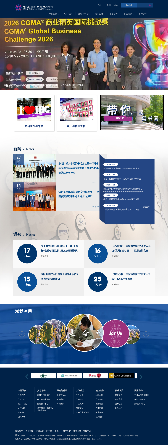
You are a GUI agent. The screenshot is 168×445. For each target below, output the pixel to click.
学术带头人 (61, 395)
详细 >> (95, 206)
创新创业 (118, 404)
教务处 (58, 431)
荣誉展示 (79, 408)
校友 (116, 5)
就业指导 (118, 395)
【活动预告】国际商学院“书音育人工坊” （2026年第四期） (131, 276)
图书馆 (49, 431)
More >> (147, 207)
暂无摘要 (44, 256)
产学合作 (99, 399)
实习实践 (118, 399)
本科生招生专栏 (43, 395)
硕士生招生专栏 (43, 399)
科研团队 (60, 404)
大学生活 (99, 14)
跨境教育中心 (42, 404)
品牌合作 (99, 395)
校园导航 (40, 431)
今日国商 (53, 14)
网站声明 (21, 436)
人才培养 (68, 14)
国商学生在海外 (82, 412)
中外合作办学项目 (141, 395)
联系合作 (99, 417)
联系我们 (118, 408)
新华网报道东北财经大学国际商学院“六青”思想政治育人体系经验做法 (123, 168)
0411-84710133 (64, 436)
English (129, 5)
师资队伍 (60, 399)
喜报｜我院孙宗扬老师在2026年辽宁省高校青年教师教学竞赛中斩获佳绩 (123, 199)
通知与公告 (22, 404)
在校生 (100, 5)
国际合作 (142, 14)
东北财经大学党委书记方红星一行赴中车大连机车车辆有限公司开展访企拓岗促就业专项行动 (79, 168)
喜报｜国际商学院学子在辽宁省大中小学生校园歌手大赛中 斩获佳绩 (123, 179)
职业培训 (99, 404)
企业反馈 (99, 412)
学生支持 (79, 404)
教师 (109, 5)
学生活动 (79, 399)
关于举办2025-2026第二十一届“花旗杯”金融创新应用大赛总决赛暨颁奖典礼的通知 (60, 249)
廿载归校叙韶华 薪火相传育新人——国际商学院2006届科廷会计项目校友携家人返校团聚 (123, 209)
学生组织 (79, 395)
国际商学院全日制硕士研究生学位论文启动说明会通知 (60, 276)
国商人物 (21, 417)
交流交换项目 (139, 399)
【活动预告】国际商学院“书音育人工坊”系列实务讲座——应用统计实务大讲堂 (131, 249)
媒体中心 (21, 412)
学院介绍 (21, 395)
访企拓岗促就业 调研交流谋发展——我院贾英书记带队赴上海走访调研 (79, 194)
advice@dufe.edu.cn (86, 436)
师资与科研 (83, 14)
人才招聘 (21, 408)
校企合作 (113, 14)
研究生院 (67, 431)
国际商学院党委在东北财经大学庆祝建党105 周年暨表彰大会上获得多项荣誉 (123, 189)
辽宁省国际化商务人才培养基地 (45, 409)
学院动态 (21, 399)
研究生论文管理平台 (82, 431)
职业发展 (128, 14)
